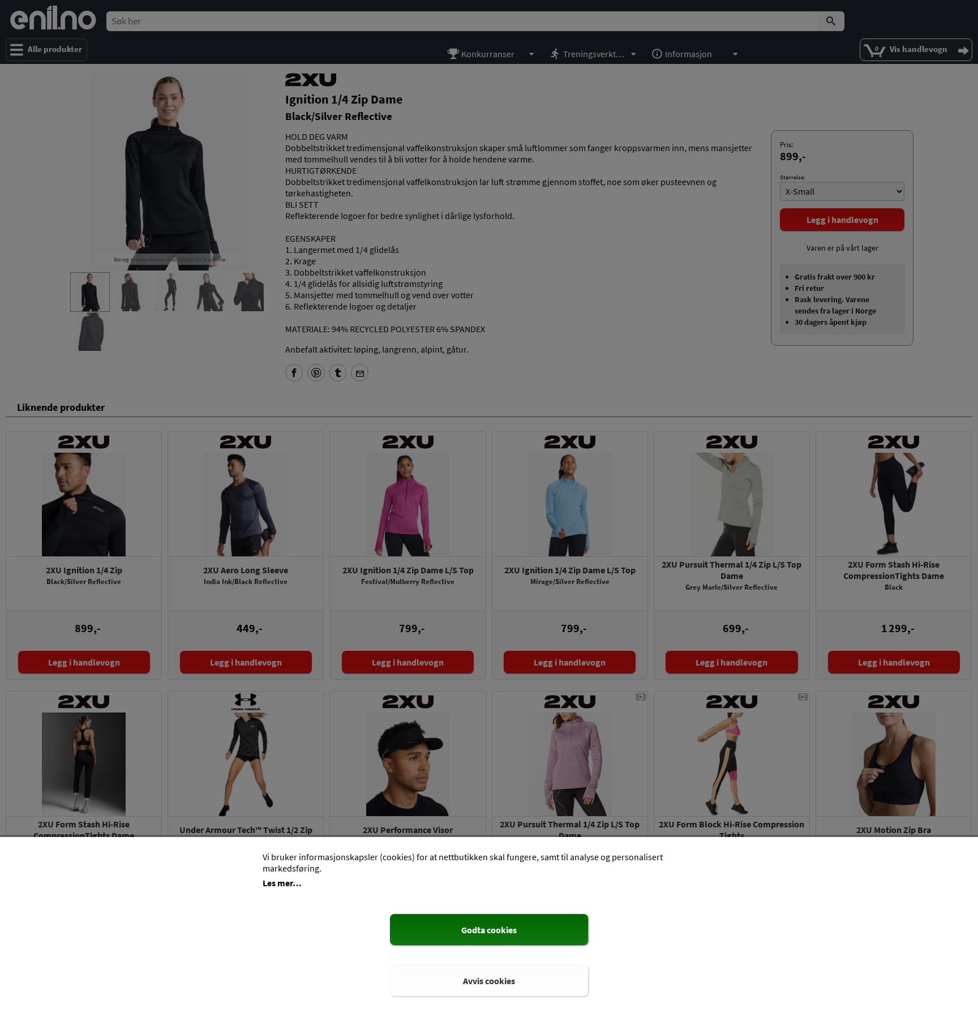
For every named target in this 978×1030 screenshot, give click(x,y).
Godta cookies (489, 929)
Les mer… (282, 883)
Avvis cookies (489, 980)
